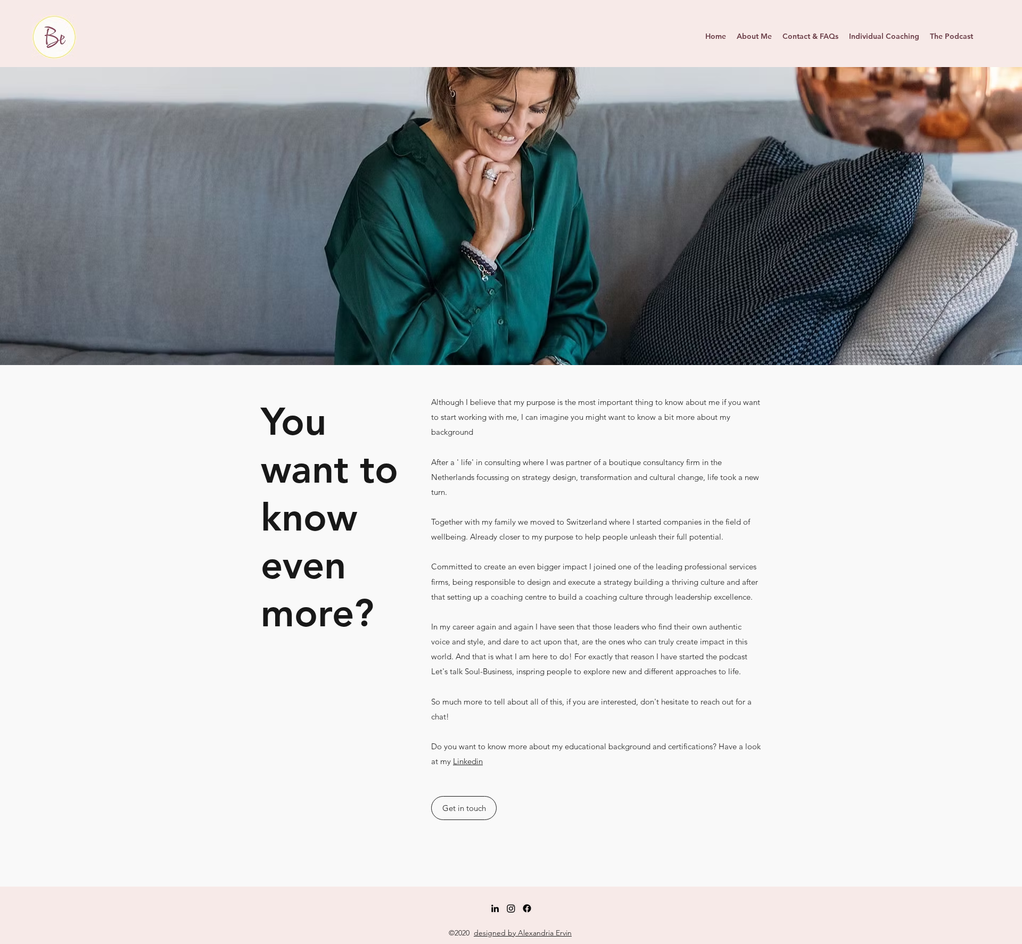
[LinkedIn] (495, 908)
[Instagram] (511, 908)
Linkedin (468, 761)
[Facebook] (527, 908)
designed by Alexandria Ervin (523, 933)
